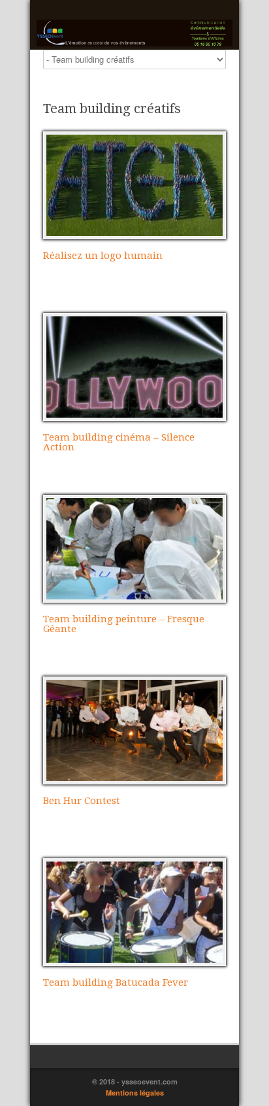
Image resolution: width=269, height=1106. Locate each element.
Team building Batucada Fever (115, 982)
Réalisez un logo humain (103, 255)
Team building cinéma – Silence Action (119, 442)
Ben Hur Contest (81, 801)
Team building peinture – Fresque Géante (123, 624)
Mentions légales (135, 1093)
